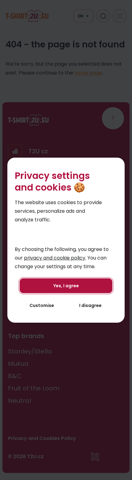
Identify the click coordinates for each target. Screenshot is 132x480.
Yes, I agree (66, 286)
